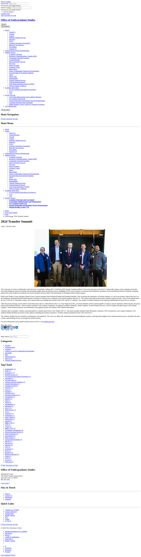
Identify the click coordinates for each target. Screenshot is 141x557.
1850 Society (10, 410)
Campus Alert (5, 14)
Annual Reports (14, 135)
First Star (12, 63)
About (7, 30)
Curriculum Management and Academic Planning (25, 97)
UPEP (8, 402)
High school (10, 438)
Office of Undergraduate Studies (18, 20)
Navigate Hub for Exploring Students (21, 73)
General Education (12, 384)
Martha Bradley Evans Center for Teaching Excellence (27, 104)
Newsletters (13, 47)
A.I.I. (11, 91)
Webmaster (8, 497)
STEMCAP (10, 393)
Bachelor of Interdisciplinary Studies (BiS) (23, 56)
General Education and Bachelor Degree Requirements (27, 101)
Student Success (10, 52)
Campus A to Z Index (12, 510)
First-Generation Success (17, 62)
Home (7, 129)
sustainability (10, 369)
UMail (7, 519)
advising (7, 345)
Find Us (7, 494)
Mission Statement (12, 454)
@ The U (8, 521)
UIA (10, 93)
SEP (6, 355)
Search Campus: (6, 8)
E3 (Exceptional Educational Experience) (22, 89)
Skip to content (6, 2)
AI (7, 412)
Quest (11, 75)
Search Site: (5, 4)
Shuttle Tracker (10, 515)
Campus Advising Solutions (15, 382)
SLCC (8, 408)
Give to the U (5, 483)
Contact (11, 36)
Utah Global (10, 417)
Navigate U (10, 373)
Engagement (10, 436)
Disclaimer (8, 533)
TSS (11, 329)
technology (9, 415)
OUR (11, 177)
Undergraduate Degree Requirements (17, 51)
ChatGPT (9, 414)
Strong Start (13, 76)
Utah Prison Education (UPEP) (19, 187)
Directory (12, 39)
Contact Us (8, 496)
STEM (8, 391)
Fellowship (9, 419)
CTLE (8, 426)
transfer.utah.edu (48, 321)
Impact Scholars (14, 65)
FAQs (11, 41)
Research (9, 452)
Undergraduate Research (17, 82)
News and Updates (11, 212)
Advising (9, 378)
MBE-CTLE (10, 428)
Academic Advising (15, 54)
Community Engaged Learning (19, 58)
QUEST (9, 388)
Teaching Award (11, 386)
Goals (8, 456)
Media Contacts (10, 541)
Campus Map (9, 513)
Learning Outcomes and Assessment (21, 102)
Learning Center (14, 67)
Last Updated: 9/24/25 (8, 555)
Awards (11, 34)
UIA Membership (10, 106)
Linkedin (8, 499)
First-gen (9, 443)
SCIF (8, 371)
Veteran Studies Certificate (17, 86)
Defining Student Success (17, 38)
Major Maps (13, 69)
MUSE (8, 441)
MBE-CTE (10, 423)
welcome (9, 449)
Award (8, 421)
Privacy (7, 535)
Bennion (9, 445)
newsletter (8, 353)
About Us (12, 32)
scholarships (10, 404)
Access (8, 460)
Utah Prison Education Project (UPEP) (21, 84)
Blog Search (5, 336)
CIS (6, 517)
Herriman (9, 406)
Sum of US (8, 358)
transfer (7, 329)
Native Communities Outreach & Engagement (24, 71)
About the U (9, 539)
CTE (7, 425)
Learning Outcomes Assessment (19, 43)
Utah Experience (11, 434)
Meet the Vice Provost (16, 45)
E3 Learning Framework (17, 99)
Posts (6, 214)
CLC (8, 389)
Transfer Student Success (17, 80)
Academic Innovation (12, 88)
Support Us (13, 49)
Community (10, 397)
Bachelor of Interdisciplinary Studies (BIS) (23, 159)
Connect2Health (14, 60)
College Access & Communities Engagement (19, 351)
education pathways (12, 395)
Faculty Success (10, 95)
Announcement (10, 347)
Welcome (9, 462)
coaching (8, 349)
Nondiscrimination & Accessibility (16, 531)
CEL (7, 447)
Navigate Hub (10, 380)
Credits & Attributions (12, 537)
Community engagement (14, 430)
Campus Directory (11, 512)
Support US (13, 151)
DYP (8, 458)
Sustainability (13, 78)
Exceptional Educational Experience (18, 376)
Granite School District (13, 439)
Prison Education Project (14, 432)
